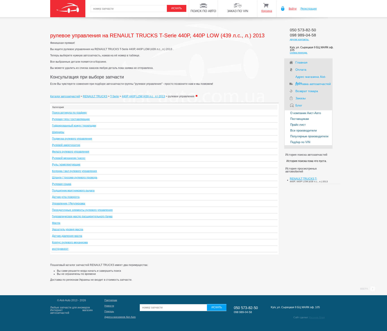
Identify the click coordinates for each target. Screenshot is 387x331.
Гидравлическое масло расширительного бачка (82, 216)
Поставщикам (299, 119)
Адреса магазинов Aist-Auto (120, 317)
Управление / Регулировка (68, 203)
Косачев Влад (317, 317)
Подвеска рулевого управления (72, 138)
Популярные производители (309, 136)
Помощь (109, 311)
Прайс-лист (298, 124)
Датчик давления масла (67, 236)
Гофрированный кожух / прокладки (74, 125)
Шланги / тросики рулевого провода (74, 177)
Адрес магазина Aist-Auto (310, 77)
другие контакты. (299, 39)
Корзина (266, 11)
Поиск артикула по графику (69, 112)
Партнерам (110, 300)
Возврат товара (306, 91)
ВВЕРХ (364, 288)
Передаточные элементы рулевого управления (82, 210)
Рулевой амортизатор (66, 145)
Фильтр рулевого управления (70, 151)
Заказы (300, 98)
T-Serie (114, 96)
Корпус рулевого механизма (70, 242)
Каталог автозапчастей (65, 96)
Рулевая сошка (61, 184)
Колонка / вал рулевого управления (74, 171)
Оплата (300, 69)
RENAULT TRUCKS (95, 96)
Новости (109, 305)
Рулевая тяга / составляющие (71, 119)
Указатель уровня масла (67, 229)
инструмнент (60, 248)
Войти (293, 8)
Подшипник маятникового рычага (73, 190)
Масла (56, 223)
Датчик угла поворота (66, 197)
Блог (298, 105)
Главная (301, 62)
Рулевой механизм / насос (68, 158)
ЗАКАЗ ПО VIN (237, 11)
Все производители (303, 130)
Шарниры (58, 132)
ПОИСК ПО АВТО (203, 11)
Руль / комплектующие (66, 164)
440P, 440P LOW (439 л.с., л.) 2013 (143, 96)
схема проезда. (298, 52)
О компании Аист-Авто (305, 113)
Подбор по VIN (300, 142)
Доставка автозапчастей (313, 84)
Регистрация (309, 8)
